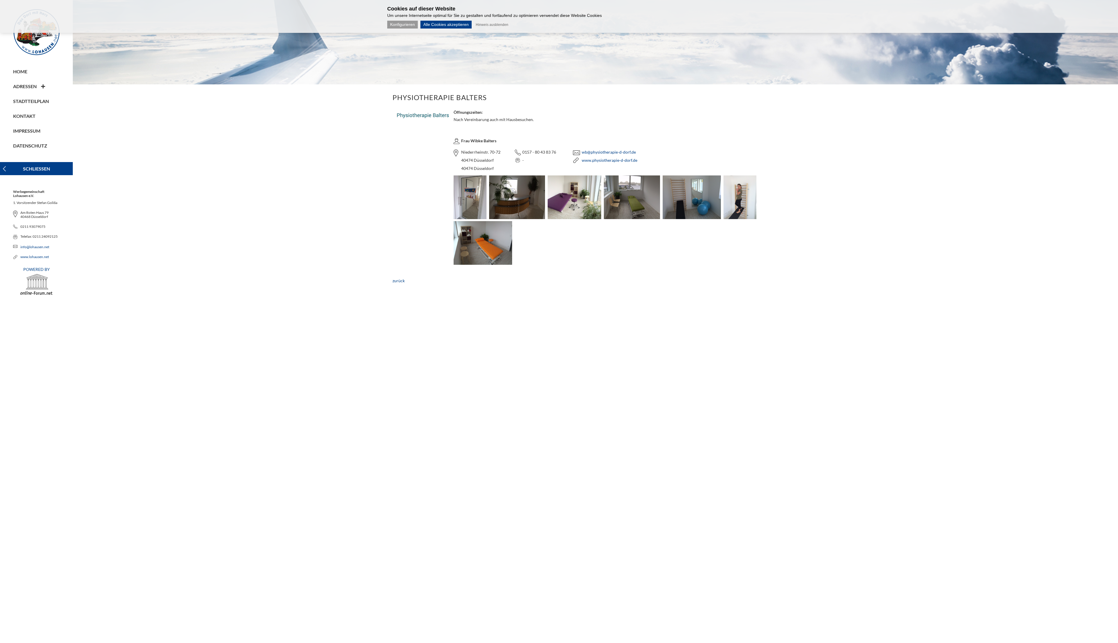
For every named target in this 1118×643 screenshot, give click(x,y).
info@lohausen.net (34, 247)
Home (20, 71)
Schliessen (36, 168)
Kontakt (24, 116)
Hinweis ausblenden (492, 25)
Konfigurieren (402, 24)
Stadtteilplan (31, 101)
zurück (398, 280)
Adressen (25, 86)
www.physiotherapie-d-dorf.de (609, 160)
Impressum (26, 131)
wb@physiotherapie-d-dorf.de (609, 152)
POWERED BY (36, 269)
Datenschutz (30, 145)
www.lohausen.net (34, 257)
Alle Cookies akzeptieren (446, 24)
